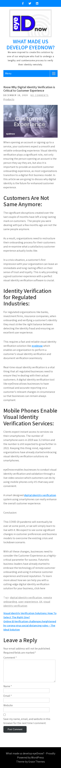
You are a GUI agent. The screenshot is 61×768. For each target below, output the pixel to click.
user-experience (28, 601)
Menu (8, 73)
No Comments (39, 95)
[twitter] (30, 3)
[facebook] (22, 3)
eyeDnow (37, 346)
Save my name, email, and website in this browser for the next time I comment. (26, 721)
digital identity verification (40, 495)
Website (8, 705)
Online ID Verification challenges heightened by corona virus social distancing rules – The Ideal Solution (29, 625)
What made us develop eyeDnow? (30, 44)
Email (7, 696)
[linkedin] (37, 3)
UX (40, 601)
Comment (10, 657)
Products (8, 99)
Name (7, 686)
